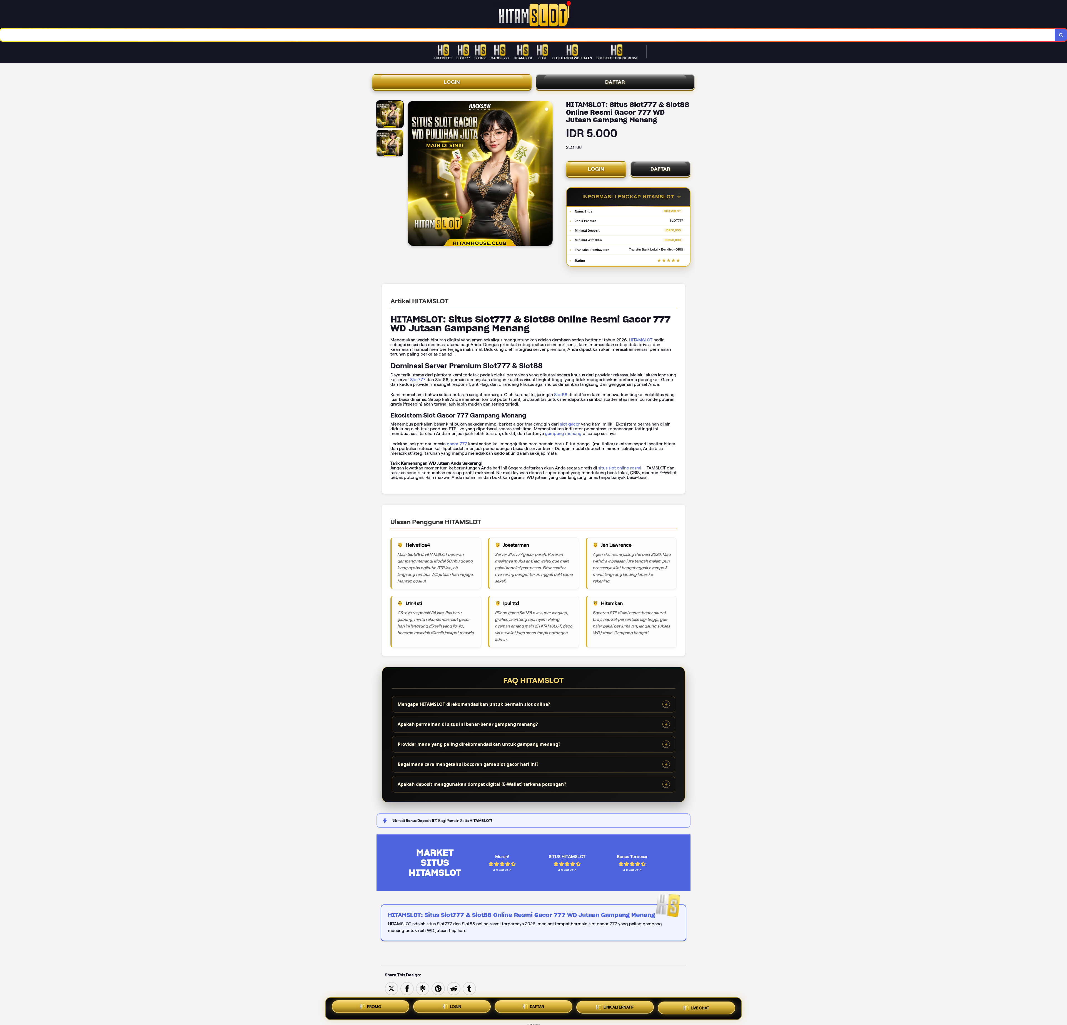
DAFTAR (615, 82)
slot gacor (570, 424)
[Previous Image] (412, 174)
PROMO (374, 1006)
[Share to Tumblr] (469, 988)
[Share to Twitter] (391, 988)
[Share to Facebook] (407, 988)
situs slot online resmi (619, 468)
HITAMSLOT (640, 340)
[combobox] (527, 35)
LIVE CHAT (700, 1008)
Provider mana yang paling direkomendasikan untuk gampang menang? (479, 744)
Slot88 (560, 394)
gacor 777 (457, 443)
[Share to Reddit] (453, 988)
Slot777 (417, 379)
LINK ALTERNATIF (619, 1008)
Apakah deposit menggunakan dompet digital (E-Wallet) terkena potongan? (482, 784)
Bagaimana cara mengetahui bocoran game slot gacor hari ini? (468, 764)
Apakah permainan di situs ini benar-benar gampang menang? (468, 724)
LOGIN (452, 82)
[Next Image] (548, 174)
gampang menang (563, 433)
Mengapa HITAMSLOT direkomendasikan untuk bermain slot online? (474, 704)
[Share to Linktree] (422, 988)
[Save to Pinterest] (438, 988)
